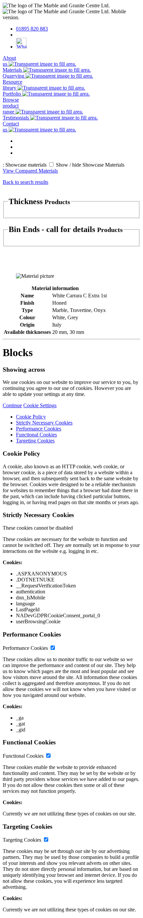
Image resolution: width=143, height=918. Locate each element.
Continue (12, 405)
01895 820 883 (32, 29)
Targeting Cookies (35, 440)
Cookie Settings (40, 405)
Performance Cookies (38, 428)
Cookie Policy (31, 417)
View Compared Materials (30, 171)
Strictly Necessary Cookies (44, 422)
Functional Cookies (36, 434)
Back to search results (25, 182)
